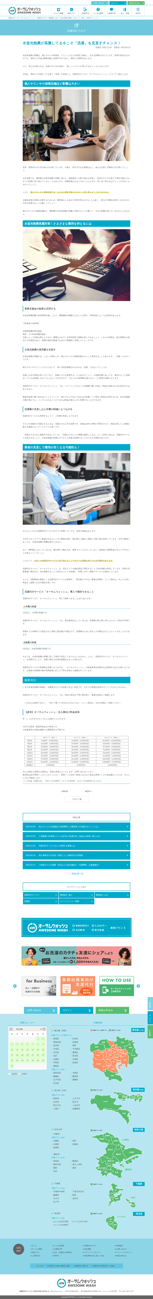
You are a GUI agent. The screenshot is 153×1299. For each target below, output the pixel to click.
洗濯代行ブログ (90, 1246)
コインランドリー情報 (69, 901)
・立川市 (55, 1102)
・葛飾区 (74, 1080)
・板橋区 (55, 1076)
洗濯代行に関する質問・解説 (59, 1266)
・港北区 (55, 1161)
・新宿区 (55, 1039)
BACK (65, 791)
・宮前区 (74, 1144)
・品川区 (55, 1045)
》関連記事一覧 (76, 874)
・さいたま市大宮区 (60, 1222)
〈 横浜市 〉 (56, 1154)
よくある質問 (59, 1246)
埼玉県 (57, 1213)
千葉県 (57, 1183)
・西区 (54, 1168)
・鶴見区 (74, 1161)
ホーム (34, 1246)
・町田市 (55, 1098)
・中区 (54, 1171)
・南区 (73, 1168)
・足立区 (55, 1083)
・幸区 (73, 1141)
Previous (15, 986)
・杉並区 (74, 1063)
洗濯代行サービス (31, 895)
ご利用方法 (36, 1256)
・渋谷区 (74, 1039)
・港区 (73, 1045)
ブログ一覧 (77, 799)
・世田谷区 (56, 1042)
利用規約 (119, 1246)
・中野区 (55, 1063)
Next (138, 986)
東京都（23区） (61, 1031)
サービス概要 (37, 1249)
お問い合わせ (98, 3)
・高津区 (55, 1148)
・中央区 (55, 1049)
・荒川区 (74, 1056)
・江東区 (74, 1059)
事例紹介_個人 (66, 895)
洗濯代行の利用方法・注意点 (104, 1266)
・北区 (54, 1056)
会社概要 (87, 1249)
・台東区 (55, 1059)
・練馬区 (74, 1076)
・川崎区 (55, 1141)
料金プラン (36, 1252)
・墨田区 (55, 1066)
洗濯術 (27, 901)
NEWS (56, 1256)
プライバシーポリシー (92, 1252)
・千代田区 (75, 1049)
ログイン (114, 3)
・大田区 (74, 1073)
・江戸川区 (56, 1080)
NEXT (87, 791)
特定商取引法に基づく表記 (94, 1256)
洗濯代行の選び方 (81, 1266)
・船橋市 (55, 1195)
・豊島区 (74, 1052)
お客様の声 (58, 1249)
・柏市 (73, 1195)
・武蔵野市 (75, 1109)
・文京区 (55, 1052)
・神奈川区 (56, 1164)
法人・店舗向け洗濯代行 (63, 1252)
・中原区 (55, 1144)
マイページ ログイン (124, 1252)
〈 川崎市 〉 (56, 1134)
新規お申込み (121, 1256)
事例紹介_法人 (102, 895)
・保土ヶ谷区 (76, 1164)
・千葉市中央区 (58, 1191)
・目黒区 (74, 1042)
